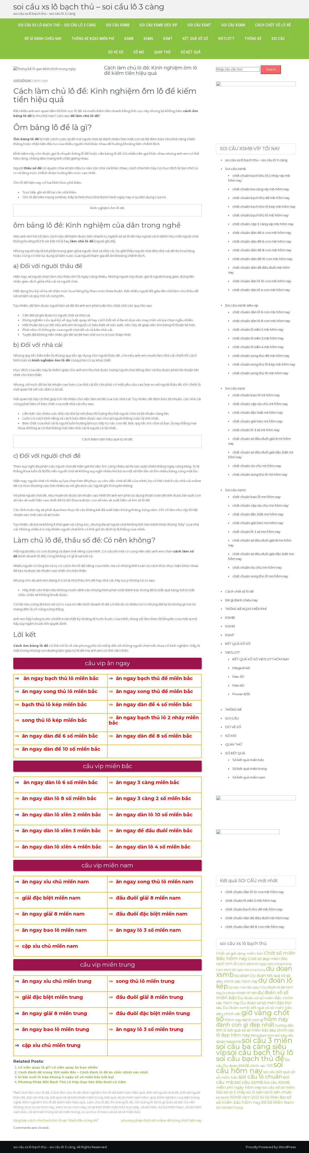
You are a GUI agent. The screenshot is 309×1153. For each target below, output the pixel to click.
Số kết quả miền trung (249, 769)
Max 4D (238, 685)
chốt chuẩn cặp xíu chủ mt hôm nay (260, 404)
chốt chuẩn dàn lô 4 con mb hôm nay (261, 290)
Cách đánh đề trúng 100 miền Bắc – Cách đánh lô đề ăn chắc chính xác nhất (83, 1072)
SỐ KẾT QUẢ (191, 52)
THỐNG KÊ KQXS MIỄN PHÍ (92, 38)
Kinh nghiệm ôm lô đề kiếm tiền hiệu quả (54, 1102)
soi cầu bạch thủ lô (260, 1052)
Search (271, 69)
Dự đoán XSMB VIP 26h (239, 993)
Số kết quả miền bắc (248, 760)
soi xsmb (222, 1097)
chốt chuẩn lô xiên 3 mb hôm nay (258, 338)
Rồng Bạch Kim (262, 1035)
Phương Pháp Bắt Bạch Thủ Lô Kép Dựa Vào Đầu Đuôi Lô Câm (72, 1082)
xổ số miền (149, 1107)
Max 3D (238, 677)
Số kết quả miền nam (248, 777)
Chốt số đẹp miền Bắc (268, 959)
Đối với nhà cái (38, 1097)
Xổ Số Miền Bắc (273, 1097)
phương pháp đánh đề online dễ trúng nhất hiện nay (161, 1120)
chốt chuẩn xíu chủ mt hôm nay (256, 466)
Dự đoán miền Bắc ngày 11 (245, 987)
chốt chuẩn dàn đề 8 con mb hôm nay (261, 250)
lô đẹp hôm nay (233, 1035)
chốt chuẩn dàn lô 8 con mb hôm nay (261, 321)
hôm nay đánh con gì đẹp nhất (252, 1022)
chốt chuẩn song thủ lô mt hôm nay (259, 474)
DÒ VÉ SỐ (115, 52)
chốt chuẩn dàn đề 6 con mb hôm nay (261, 241)
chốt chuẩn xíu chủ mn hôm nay (257, 567)
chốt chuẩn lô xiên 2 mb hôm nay (257, 329)
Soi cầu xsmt (199, 25)
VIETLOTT (226, 38)
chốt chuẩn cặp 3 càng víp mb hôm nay (263, 224)
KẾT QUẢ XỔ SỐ (195, 38)
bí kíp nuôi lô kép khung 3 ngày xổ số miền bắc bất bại (66, 1077)
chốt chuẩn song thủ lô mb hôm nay (260, 373)
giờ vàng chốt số (252, 1015)
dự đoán (241, 975)
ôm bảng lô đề (121, 1102)
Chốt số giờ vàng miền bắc (239, 953)
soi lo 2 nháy (234, 1092)
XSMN (148, 38)
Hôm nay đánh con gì (244, 1020)
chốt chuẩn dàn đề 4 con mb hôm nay (261, 233)
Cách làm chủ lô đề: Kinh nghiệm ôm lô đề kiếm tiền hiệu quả (98, 1092)
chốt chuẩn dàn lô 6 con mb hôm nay (261, 312)
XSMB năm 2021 (244, 1097)
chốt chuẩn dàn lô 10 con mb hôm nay (261, 281)
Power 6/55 (241, 694)
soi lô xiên (255, 1092)
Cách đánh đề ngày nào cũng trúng (240, 969)
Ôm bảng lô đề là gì (149, 1102)
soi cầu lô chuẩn (260, 1076)
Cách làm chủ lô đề (34, 1092)
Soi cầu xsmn (233, 25)
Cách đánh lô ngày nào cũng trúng (264, 964)
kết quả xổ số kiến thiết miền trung (76, 1097)
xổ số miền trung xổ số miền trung (54, 1112)
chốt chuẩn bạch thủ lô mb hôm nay (260, 215)
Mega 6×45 (241, 668)
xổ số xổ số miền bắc (125, 1112)
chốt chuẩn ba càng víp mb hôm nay (260, 189)
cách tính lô (226, 964)
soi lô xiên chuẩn (278, 1092)
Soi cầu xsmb (117, 25)
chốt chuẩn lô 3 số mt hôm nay (256, 430)
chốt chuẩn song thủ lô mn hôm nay (260, 576)
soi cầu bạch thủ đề (250, 1058)
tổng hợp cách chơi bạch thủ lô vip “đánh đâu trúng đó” (56, 1120)
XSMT (168, 38)
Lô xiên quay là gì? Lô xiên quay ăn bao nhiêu (58, 1067)
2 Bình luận (39, 81)
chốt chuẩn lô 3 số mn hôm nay (256, 532)
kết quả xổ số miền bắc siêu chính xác (260, 1030)
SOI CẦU (278, 38)
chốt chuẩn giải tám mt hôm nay (257, 421)
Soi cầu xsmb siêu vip (158, 25)
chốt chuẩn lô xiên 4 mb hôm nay (258, 347)
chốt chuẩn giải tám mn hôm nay (257, 523)
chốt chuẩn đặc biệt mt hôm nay (257, 412)
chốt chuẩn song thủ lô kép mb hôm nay (263, 364)
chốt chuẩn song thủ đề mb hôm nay (260, 356)
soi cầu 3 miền (267, 1040)
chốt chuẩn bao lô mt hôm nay (256, 395)
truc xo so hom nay (39, 1107)
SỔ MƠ (138, 52)
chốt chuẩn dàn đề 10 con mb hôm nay (262, 259)
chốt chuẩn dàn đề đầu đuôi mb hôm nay (257, 918)
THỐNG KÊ (252, 38)
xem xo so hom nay (71, 1107)
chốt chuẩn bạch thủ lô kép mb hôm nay (263, 206)
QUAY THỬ (162, 52)
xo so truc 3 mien (94, 1112)
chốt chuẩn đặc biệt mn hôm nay (257, 514)
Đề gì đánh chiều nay (43, 38)
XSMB (128, 38)
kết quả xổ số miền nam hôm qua (130, 1097)
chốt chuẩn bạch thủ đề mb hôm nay (261, 198)
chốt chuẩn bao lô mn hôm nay (256, 497)
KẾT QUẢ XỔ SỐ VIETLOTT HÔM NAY (260, 659)
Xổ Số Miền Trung (229, 1107)
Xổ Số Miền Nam (171, 1107)
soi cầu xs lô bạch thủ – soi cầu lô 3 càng (88, 6)
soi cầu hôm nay (249, 1067)
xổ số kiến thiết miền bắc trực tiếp (113, 1107)
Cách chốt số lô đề (273, 25)
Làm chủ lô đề (98, 1102)
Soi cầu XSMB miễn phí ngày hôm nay (253, 1085)
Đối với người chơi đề (163, 1092)
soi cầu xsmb (249, 1082)
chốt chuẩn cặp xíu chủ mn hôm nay (260, 505)
